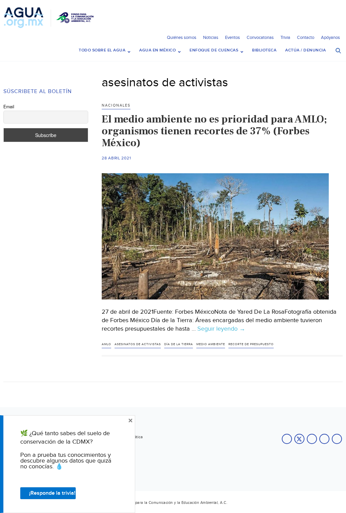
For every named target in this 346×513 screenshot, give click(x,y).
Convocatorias (260, 37)
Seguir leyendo (221, 329)
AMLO (106, 344)
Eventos (232, 37)
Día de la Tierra (178, 344)
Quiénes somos (181, 37)
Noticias (210, 37)
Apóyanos (330, 37)
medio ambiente (210, 344)
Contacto (305, 37)
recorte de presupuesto (251, 344)
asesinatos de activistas (138, 344)
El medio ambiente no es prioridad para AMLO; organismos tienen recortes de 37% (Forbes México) (214, 131)
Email (8, 107)
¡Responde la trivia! (52, 493)
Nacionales (116, 105)
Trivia (285, 37)
